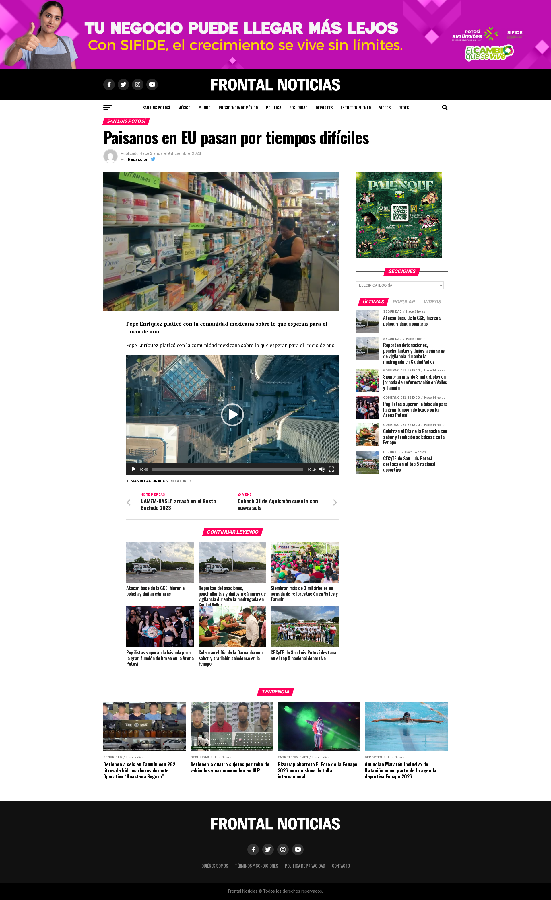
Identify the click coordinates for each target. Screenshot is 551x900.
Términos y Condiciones (256, 866)
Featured (182, 481)
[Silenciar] (322, 469)
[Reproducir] (134, 469)
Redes (404, 107)
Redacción (138, 159)
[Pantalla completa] (331, 469)
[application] (232, 415)
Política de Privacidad (305, 866)
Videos (385, 107)
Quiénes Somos (214, 866)
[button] (232, 414)
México (184, 107)
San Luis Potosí (156, 107)
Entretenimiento (356, 107)
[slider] (227, 469)
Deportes (324, 107)
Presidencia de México (238, 107)
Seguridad (298, 107)
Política (273, 107)
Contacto (341, 866)
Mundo (205, 107)
